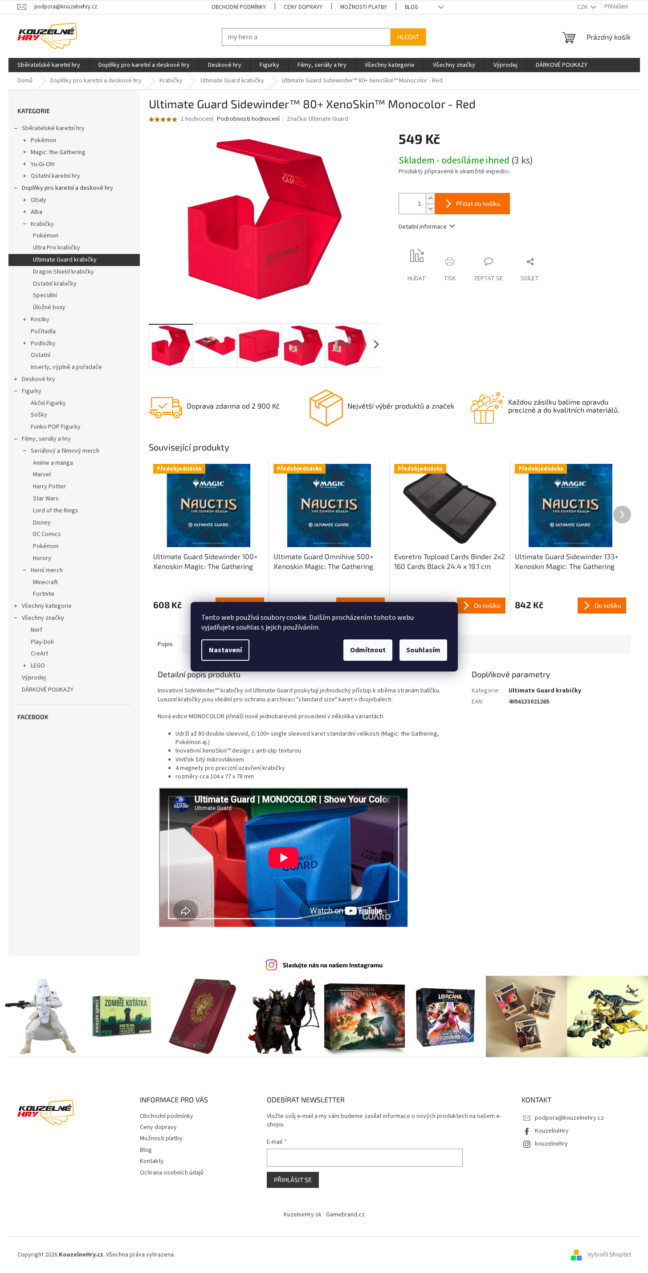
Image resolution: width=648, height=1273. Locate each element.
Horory (42, 558)
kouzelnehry (551, 1143)
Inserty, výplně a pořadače (66, 367)
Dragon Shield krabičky (63, 271)
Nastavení (225, 650)
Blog (411, 7)
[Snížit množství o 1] (430, 209)
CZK (583, 7)
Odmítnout (368, 650)
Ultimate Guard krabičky (65, 259)
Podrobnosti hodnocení (248, 119)
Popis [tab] (165, 644)
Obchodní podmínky (239, 7)
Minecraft (45, 582)
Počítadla (43, 331)
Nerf (36, 630)
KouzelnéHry (552, 1130)
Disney (42, 522)
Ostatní (40, 355)
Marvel (42, 474)
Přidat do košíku (478, 203)
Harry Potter (49, 486)
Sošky (39, 414)
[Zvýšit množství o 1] (430, 198)
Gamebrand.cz (345, 1214)
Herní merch (47, 570)
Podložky (43, 343)
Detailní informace (423, 226)
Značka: (317, 119)
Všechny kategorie (47, 606)
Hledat (408, 37)
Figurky (31, 391)
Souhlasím (423, 650)
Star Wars (46, 498)
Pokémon (43, 140)
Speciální (45, 295)
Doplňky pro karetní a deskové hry (67, 188)
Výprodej (34, 677)
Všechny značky (43, 618)
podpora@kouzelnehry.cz (569, 1117)
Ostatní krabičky (55, 283)
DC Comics (47, 534)
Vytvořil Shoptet (609, 1254)
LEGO (38, 665)
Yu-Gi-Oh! (43, 164)
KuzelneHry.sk (303, 1214)
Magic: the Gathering (58, 152)
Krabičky (42, 224)
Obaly (38, 200)
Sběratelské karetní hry (53, 128)
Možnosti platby (363, 7)
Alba (36, 212)
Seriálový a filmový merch (65, 450)
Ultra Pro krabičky (56, 247)
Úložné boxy (49, 307)
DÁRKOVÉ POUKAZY (47, 689)
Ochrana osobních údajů (172, 1172)
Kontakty (152, 1161)
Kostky (40, 319)
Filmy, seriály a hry (46, 438)
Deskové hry (38, 379)
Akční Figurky (48, 403)
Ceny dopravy (303, 7)
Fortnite (43, 593)
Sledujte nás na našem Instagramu (333, 965)
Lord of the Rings (55, 510)
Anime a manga (53, 462)
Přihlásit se (293, 1179)
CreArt (39, 653)
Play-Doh (42, 642)
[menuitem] (48, 65)
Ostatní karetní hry (55, 176)
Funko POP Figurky (56, 426)
